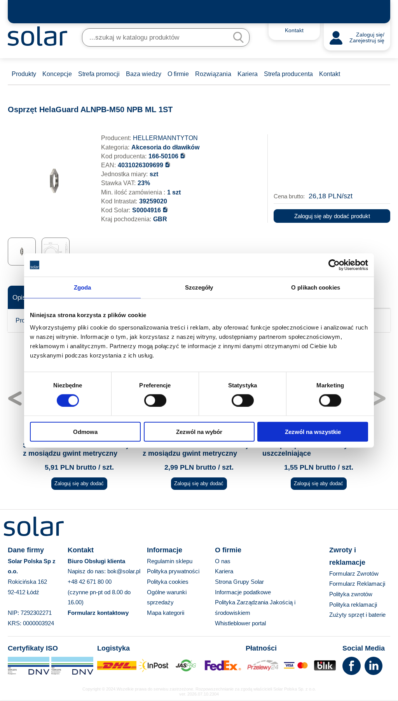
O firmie (178, 74)
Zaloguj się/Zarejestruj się (366, 38)
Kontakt (329, 74)
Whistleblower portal (240, 623)
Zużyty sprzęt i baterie (357, 614)
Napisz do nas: (87, 571)
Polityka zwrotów (350, 594)
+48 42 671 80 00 (90, 581)
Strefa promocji (99, 74)
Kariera (247, 74)
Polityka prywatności (173, 571)
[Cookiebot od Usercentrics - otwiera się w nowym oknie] (334, 265)
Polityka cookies (168, 581)
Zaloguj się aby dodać (79, 483)
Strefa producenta (288, 74)
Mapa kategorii (165, 612)
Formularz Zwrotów (354, 573)
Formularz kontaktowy (98, 612)
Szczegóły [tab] (199, 287)
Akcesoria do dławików (165, 147)
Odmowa (85, 431)
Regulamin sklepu (169, 561)
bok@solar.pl (123, 571)
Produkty (24, 74)
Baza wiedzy (143, 74)
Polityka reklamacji (353, 604)
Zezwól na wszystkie (313, 431)
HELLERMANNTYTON (165, 138)
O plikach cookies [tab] (315, 287)
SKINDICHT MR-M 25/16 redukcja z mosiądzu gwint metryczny (77, 449)
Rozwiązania (213, 74)
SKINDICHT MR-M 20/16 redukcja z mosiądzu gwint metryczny (197, 449)
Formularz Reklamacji (357, 583)
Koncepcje (57, 74)
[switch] (155, 400)
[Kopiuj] (183, 155)
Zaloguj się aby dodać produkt (332, 216)
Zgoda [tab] (82, 287)
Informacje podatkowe (243, 592)
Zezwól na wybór (199, 431)
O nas (222, 561)
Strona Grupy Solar (239, 581)
